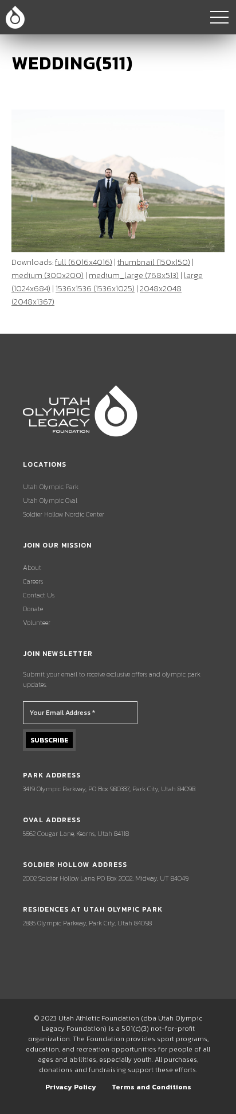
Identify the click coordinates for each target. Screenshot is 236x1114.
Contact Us (38, 595)
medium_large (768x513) (134, 275)
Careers (33, 581)
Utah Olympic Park (50, 487)
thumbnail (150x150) (153, 262)
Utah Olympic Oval (50, 500)
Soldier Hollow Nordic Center (63, 514)
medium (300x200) (47, 275)
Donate (33, 609)
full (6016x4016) (83, 262)
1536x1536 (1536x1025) (95, 289)
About (32, 567)
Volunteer (36, 622)
